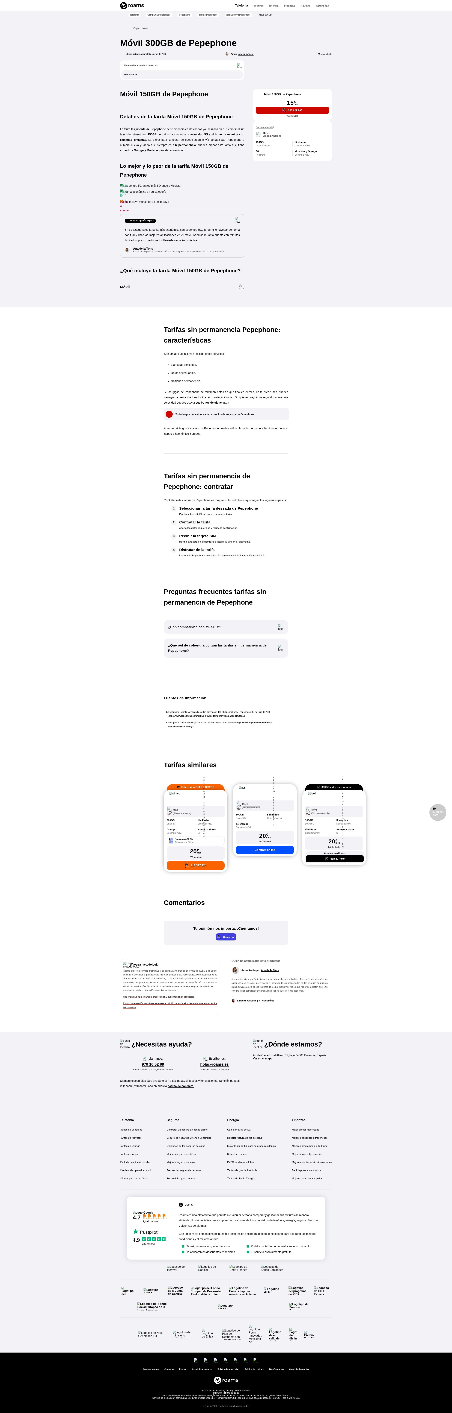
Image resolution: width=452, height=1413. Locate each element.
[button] (196, 798)
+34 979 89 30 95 (230, 1393)
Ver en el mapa (262, 1058)
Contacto (169, 1369)
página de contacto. (181, 1086)
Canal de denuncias (299, 1369)
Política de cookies (254, 1369)
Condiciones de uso (202, 1369)
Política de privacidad (228, 1369)
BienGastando (276, 1369)
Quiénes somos (151, 1369)
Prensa (182, 1369)
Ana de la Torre (246, 54)
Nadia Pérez (268, 1001)
